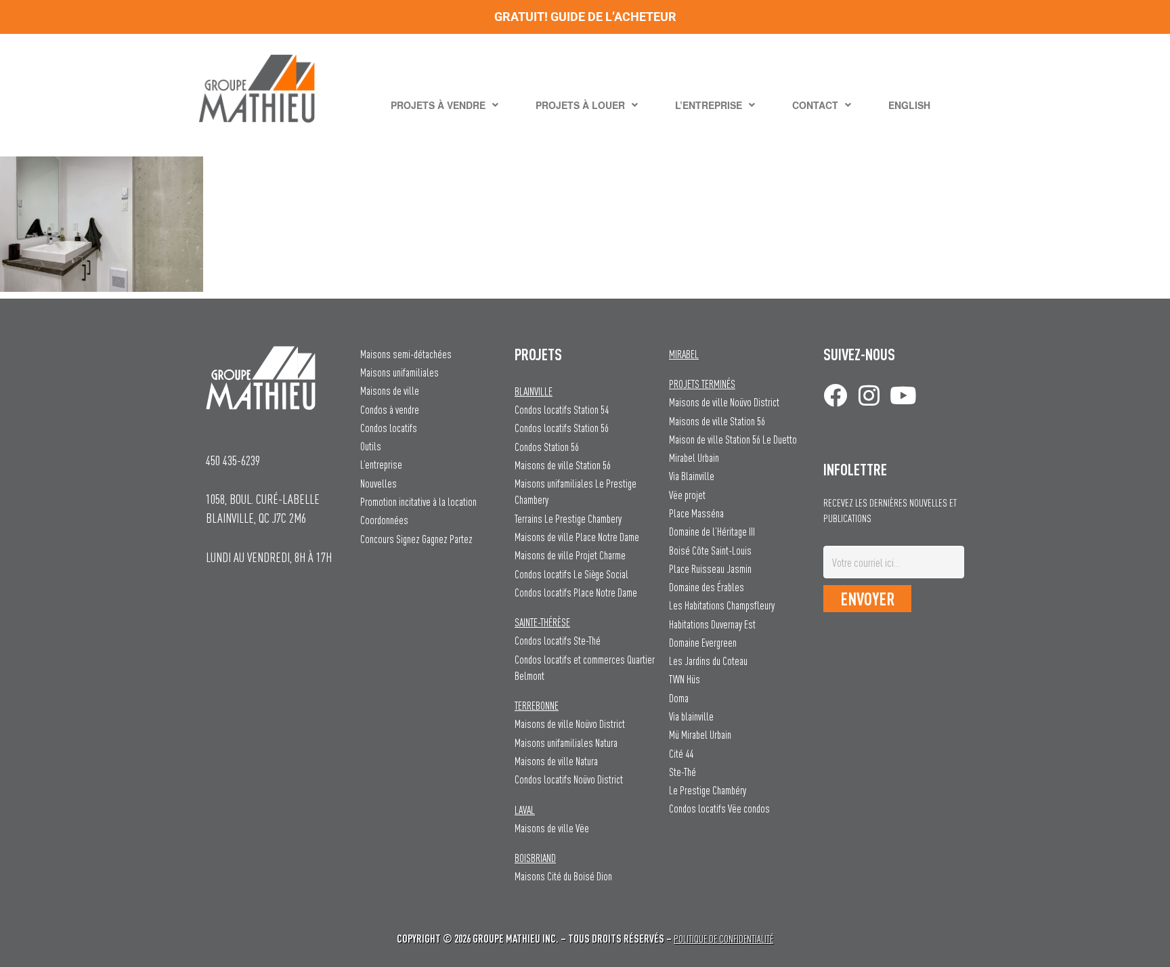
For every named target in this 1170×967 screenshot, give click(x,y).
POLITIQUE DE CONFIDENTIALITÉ (723, 939)
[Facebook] (835, 395)
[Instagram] (869, 395)
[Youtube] (903, 395)
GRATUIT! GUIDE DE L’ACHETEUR (585, 16)
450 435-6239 (233, 460)
